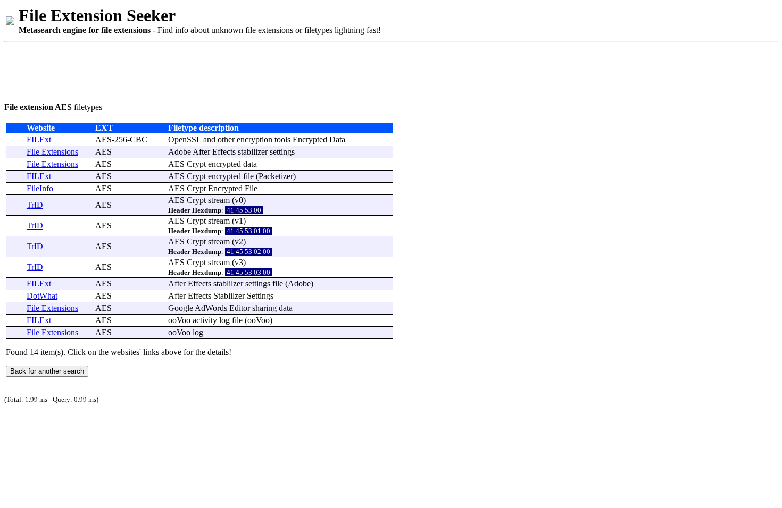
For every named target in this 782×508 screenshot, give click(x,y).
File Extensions (52, 151)
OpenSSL (184, 139)
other (226, 139)
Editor (239, 307)
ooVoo (179, 320)
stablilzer (228, 283)
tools (282, 139)
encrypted (224, 163)
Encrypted (310, 139)
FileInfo (40, 188)
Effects (224, 151)
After (201, 151)
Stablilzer (229, 295)
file (248, 176)
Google (180, 307)
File (251, 188)
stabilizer (253, 151)
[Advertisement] (198, 70)
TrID (35, 204)
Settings (260, 295)
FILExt (39, 139)
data (250, 163)
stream (219, 200)
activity (205, 320)
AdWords (211, 307)
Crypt (196, 163)
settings (282, 151)
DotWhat (42, 295)
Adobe (179, 151)
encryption (254, 139)
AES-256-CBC (121, 139)
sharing (264, 307)
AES (103, 151)
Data (337, 139)
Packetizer (276, 176)
